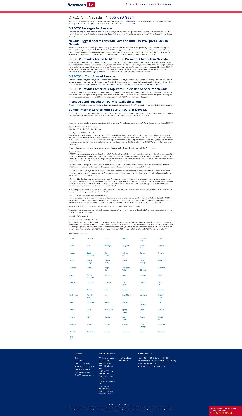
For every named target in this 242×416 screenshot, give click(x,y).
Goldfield (161, 310)
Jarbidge (108, 282)
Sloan (142, 290)
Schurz (160, 275)
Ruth (141, 332)
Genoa (71, 290)
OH (148, 364)
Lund (124, 275)
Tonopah (90, 282)
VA (152, 367)
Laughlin (125, 246)
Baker (160, 260)
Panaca (72, 253)
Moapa (71, 238)
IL (161, 358)
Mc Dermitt (143, 303)
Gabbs (71, 246)
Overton (161, 253)
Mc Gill (89, 290)
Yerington (143, 295)
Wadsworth (72, 295)
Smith (89, 324)
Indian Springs (143, 325)
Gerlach (142, 253)
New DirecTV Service (82, 369)
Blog (76, 358)
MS (159, 361)
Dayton (142, 317)
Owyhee (125, 324)
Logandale (161, 290)
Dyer (71, 302)
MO (156, 361)
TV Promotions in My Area (84, 367)
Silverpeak (90, 302)
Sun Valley (124, 318)
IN (164, 358)
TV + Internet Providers (107, 358)
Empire (124, 238)
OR (152, 364)
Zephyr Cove (142, 247)
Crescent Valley (161, 296)
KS (166, 358)
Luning (71, 310)
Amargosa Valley (125, 269)
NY (145, 364)
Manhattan (90, 332)
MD (144, 361)
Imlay (159, 302)
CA (146, 358)
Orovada (90, 238)
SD (141, 367)
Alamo (71, 275)
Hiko (88, 317)
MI (150, 361)
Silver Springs (143, 261)
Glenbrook (108, 275)
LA (139, 361)
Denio (71, 260)
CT (151, 358)
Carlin (142, 310)
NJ (175, 361)
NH (172, 361)
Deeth (89, 268)
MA (141, 361)
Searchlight (125, 295)
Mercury (143, 275)
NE (170, 361)
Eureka (107, 324)
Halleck (72, 317)
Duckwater (161, 324)
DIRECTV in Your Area (84, 76)
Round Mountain (90, 276)
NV (142, 364)
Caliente (108, 332)
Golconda (108, 317)
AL (139, 358)
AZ (144, 358)
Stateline (72, 324)
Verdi (106, 238)
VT (154, 367)
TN (144, 367)
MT (161, 361)
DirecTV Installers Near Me (84, 375)
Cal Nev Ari (125, 254)
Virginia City (107, 269)
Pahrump (72, 282)
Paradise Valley (90, 296)
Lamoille (161, 246)
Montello (72, 332)
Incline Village (89, 261)
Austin (107, 302)
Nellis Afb (71, 338)
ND (167, 361)
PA (155, 364)
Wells (89, 310)
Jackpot (142, 282)
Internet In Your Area (82, 372)
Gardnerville (161, 268)
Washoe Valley (108, 261)
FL (153, 358)
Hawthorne (161, 332)
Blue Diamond (143, 269)
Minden (125, 302)
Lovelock (72, 268)
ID (160, 358)
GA (156, 358)
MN (152, 361)
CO (149, 358)
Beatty (124, 290)
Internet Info (79, 361)
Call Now (131, 4)
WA (157, 367)
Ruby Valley (107, 254)
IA (158, 358)
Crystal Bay (160, 318)
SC (139, 367)
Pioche (124, 260)
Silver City (160, 283)
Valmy (160, 238)
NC (164, 361)
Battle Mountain (90, 254)
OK (150, 364)
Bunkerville (108, 310)
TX (147, 367)
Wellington (108, 246)
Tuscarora (125, 332)
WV (162, 367)
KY (168, 358)
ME (147, 361)
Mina (106, 295)
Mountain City (143, 239)
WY (165, 367)
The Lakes (124, 283)
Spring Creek (124, 311)
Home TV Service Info (82, 364)
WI (159, 367)
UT (149, 367)
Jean (88, 246)
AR (141, 358)
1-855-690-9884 (165, 4)
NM (139, 364)
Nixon (107, 290)
